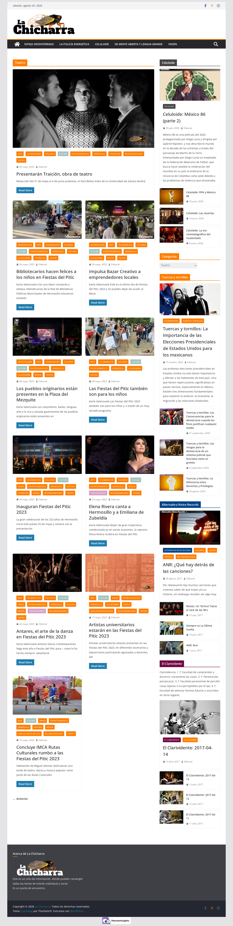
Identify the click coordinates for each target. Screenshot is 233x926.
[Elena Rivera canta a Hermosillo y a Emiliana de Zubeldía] (119, 455)
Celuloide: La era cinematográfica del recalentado (198, 234)
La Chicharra (24, 258)
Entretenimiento (80, 154)
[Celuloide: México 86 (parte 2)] (190, 85)
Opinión (168, 557)
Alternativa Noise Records (177, 550)
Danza (21, 486)
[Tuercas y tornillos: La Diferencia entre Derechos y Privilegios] (171, 485)
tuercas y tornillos (193, 321)
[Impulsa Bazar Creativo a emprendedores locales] (119, 220)
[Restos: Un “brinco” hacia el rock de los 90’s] (171, 611)
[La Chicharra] (17, 44)
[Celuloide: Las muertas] (171, 216)
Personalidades (98, 493)
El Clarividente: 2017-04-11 (201, 816)
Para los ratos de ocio (101, 611)
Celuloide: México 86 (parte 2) (184, 117)
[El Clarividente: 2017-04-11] (171, 819)
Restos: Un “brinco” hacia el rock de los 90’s (201, 608)
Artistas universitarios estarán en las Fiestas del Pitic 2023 (115, 630)
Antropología (25, 245)
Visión (172, 44)
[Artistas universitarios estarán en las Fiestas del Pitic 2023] (119, 573)
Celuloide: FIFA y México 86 (201, 194)
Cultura (63, 154)
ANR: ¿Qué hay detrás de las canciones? (188, 568)
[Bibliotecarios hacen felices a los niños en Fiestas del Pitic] (47, 220)
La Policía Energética (74, 44)
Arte (20, 154)
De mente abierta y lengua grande (139, 44)
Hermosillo (99, 154)
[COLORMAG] (40, 862)
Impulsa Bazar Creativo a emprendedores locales (115, 274)
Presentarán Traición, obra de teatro (54, 174)
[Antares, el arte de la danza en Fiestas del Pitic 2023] (47, 573)
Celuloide (102, 44)
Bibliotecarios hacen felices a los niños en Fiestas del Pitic (46, 274)
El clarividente (171, 740)
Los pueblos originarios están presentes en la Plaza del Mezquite (47, 394)
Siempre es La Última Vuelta (199, 627)
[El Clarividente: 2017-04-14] (190, 717)
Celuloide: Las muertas (200, 213)
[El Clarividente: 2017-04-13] (171, 780)
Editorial (43, 166)
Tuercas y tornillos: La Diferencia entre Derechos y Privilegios (199, 482)
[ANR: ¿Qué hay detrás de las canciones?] (190, 528)
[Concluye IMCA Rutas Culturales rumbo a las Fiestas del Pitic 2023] (47, 695)
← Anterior (20, 799)
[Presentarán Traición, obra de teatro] (83, 108)
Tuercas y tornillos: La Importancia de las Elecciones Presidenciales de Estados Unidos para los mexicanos (189, 342)
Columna (50, 154)
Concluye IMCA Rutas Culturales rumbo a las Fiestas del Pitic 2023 (39, 752)
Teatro (21, 160)
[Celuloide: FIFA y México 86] (171, 197)
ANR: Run (192, 645)
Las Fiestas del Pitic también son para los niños (118, 391)
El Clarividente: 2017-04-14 (188, 751)
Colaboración (34, 154)
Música (110, 258)
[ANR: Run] (171, 648)
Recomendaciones (134, 154)
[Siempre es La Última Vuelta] (171, 630)
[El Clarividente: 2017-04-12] (171, 799)
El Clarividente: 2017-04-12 (201, 796)
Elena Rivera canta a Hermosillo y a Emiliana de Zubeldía (116, 512)
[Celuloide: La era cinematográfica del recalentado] (171, 237)
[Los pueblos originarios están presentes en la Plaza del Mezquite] (47, 337)
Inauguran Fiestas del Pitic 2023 (43, 509)
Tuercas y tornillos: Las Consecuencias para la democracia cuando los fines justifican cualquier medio (201, 420)
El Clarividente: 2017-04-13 (201, 777)
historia (72, 251)
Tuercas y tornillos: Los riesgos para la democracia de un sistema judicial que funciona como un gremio (200, 453)
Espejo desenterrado (39, 44)
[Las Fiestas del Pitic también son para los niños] (119, 337)
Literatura (115, 154)
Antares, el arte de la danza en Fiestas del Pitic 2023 (44, 634)
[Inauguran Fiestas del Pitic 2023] (47, 455)
